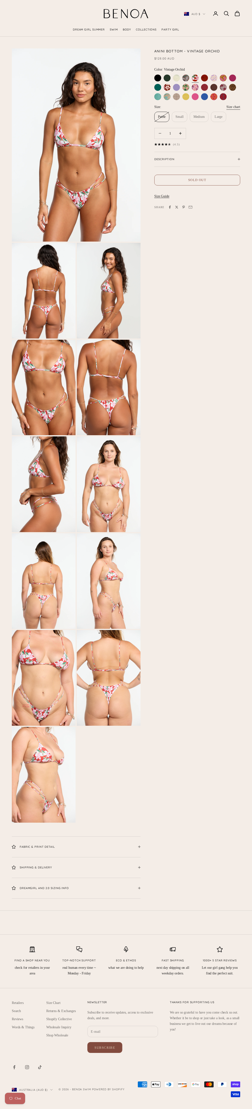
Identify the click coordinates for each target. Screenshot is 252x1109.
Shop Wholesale (57, 1035)
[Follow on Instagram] (27, 1067)
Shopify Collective (59, 1019)
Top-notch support (79, 960)
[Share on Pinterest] (184, 207)
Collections (146, 29)
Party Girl (170, 29)
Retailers (18, 1003)
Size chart (233, 107)
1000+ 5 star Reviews (220, 960)
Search (16, 1011)
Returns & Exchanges (61, 1011)
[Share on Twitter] (177, 207)
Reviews (17, 1019)
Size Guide (161, 196)
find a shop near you (32, 960)
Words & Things (23, 1027)
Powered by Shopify (108, 1089)
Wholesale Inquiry (58, 1027)
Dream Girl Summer (89, 29)
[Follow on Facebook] (14, 1067)
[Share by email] (190, 207)
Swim (114, 29)
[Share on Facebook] (170, 207)
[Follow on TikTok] (39, 1067)
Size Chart (53, 1003)
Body (127, 29)
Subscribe (104, 1047)
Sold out (197, 180)
